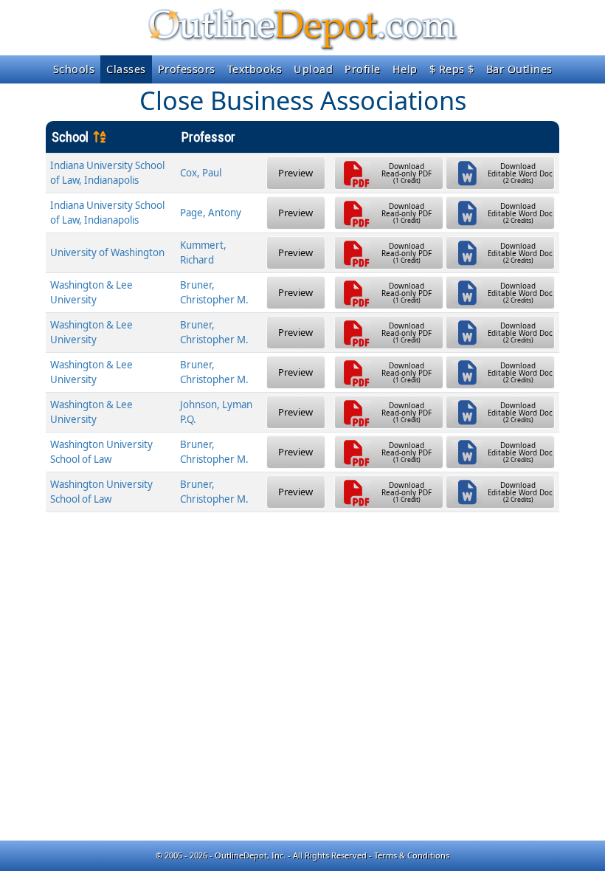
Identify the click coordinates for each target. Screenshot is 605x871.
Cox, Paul (200, 172)
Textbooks (255, 69)
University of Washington (107, 252)
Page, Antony (210, 212)
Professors (186, 69)
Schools (74, 69)
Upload (313, 69)
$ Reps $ (451, 69)
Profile (363, 69)
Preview (295, 172)
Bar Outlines (519, 69)
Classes (126, 69)
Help (405, 69)
